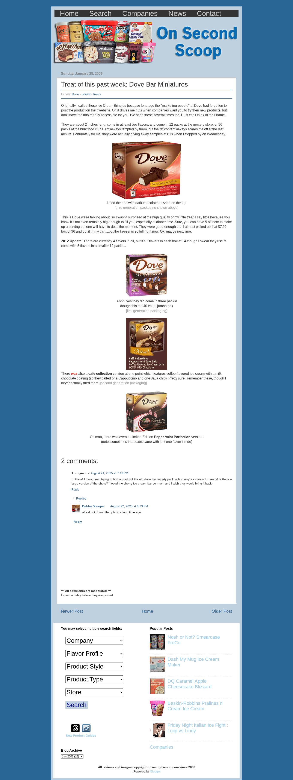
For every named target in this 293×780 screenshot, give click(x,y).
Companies (140, 13)
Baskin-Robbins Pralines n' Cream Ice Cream (195, 706)
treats (97, 94)
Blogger (155, 771)
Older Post (222, 611)
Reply (75, 489)
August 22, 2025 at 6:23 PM (129, 506)
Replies (81, 498)
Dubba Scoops (93, 506)
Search (100, 13)
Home (69, 13)
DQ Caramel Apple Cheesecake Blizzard (189, 683)
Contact (209, 13)
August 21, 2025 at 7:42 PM (109, 473)
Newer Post (72, 611)
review (86, 94)
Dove (75, 94)
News (177, 13)
